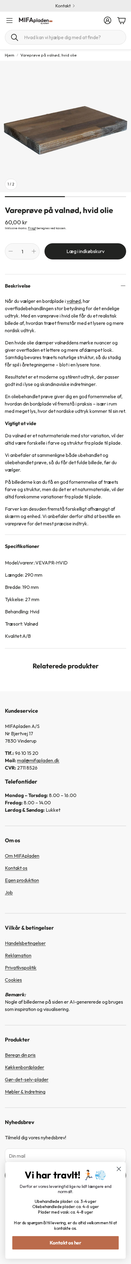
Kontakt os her (65, 1243)
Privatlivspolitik (21, 968)
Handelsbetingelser (25, 943)
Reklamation (18, 955)
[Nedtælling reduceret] (10, 251)
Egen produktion (22, 880)
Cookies (13, 980)
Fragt (32, 228)
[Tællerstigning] (33, 251)
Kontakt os (16, 868)
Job (9, 892)
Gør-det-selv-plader (26, 1079)
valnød (74, 301)
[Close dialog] (119, 1169)
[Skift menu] (9, 20)
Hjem (9, 55)
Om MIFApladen (22, 856)
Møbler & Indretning (25, 1092)
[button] (65, 37)
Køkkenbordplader (24, 1067)
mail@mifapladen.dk (38, 760)
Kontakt (63, 6)
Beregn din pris (20, 1055)
